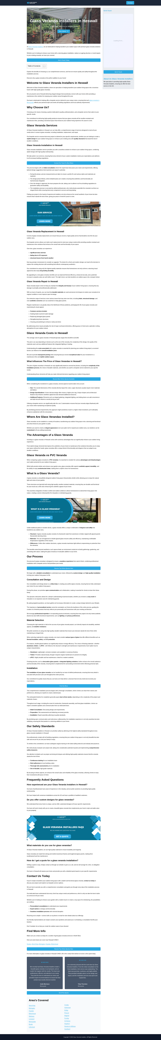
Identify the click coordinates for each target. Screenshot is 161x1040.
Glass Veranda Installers (35, 46)
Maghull (66, 1015)
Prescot (66, 1013)
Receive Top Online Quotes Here (63, 568)
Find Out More (64, 686)
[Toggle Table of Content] (43, 66)
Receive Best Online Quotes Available (63, 379)
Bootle (31, 1024)
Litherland (32, 1027)
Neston (29, 944)
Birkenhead (54, 944)
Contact (130, 3)
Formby (66, 1018)
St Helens (67, 1021)
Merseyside (32, 1021)
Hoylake (48, 944)
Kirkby (66, 1010)
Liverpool (31, 1019)
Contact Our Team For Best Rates (63, 163)
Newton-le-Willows (70, 1026)
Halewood (67, 1007)
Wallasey (31, 1016)
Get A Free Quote (64, 992)
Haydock (67, 1023)
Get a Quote (62, 31)
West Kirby (35, 944)
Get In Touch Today (63, 60)
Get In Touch (118, 72)
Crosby (66, 1005)
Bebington (42, 944)
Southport (67, 1029)
